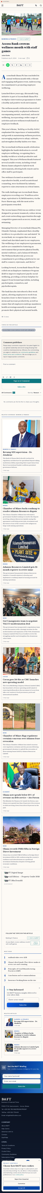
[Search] (40, 5)
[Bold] (3, 377)
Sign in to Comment (22, 381)
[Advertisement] (21, 906)
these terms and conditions (12, 354)
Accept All (21, 1188)
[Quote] (10, 377)
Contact (4, 1134)
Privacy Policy (6, 1148)
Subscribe (22, 387)
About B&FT (6, 1126)
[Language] (36, 5)
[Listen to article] (3, 65)
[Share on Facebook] (16, 65)
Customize (21, 1183)
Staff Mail (5, 1137)
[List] (14, 377)
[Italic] (6, 377)
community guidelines (28, 352)
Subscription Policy (8, 1157)
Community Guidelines (9, 1154)
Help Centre (5, 1129)
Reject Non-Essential (21, 1179)
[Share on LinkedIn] (21, 65)
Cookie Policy (6, 1151)
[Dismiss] (39, 988)
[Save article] (30, 65)
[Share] (25, 65)
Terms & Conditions (8, 1145)
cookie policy (19, 1175)
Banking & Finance (9, 39)
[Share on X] (12, 65)
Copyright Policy (7, 1160)
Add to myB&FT (24, 39)
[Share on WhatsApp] (8, 65)
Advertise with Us (7, 1132)
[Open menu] (3, 5)
